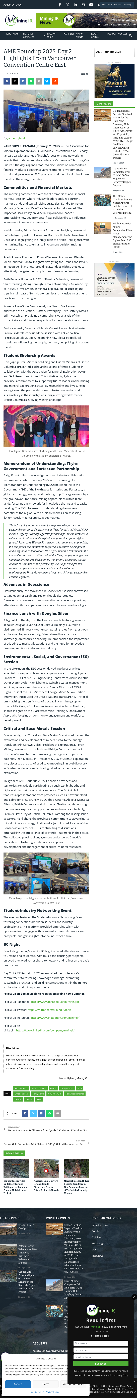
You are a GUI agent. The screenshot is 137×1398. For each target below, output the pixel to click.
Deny (45, 1384)
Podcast (111, 34)
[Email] (39, 81)
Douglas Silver (67, 1088)
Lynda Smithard (21, 1093)
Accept (18, 1384)
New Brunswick (54, 1093)
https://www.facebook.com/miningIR (55, 1001)
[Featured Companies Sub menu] (44, 35)
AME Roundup (21, 1088)
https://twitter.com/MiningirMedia (50, 1009)
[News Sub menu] (20, 34)
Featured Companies (28, 35)
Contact (122, 34)
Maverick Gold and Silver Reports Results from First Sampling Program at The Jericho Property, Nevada (76, 1187)
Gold (80, 1088)
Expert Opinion (95, 35)
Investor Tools (51, 35)
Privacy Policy (52, 1392)
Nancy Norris (38, 1093)
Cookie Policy (37, 1392)
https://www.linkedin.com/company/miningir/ (45, 1030)
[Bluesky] (47, 81)
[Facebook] (7, 81)
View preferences (73, 1384)
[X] (15, 81)
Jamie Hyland (16, 138)
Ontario (18, 1099)
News (15, 34)
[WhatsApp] (31, 81)
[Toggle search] (130, 35)
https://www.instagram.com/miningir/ (55, 1017)
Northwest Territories (75, 1093)
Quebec (29, 1099)
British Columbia (39, 1088)
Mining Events (79, 35)
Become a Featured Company (117, 4)
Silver (39, 1099)
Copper (53, 1088)
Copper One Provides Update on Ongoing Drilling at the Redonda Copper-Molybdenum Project (15, 1187)
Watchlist (69, 34)
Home (8, 34)
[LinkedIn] (23, 81)
